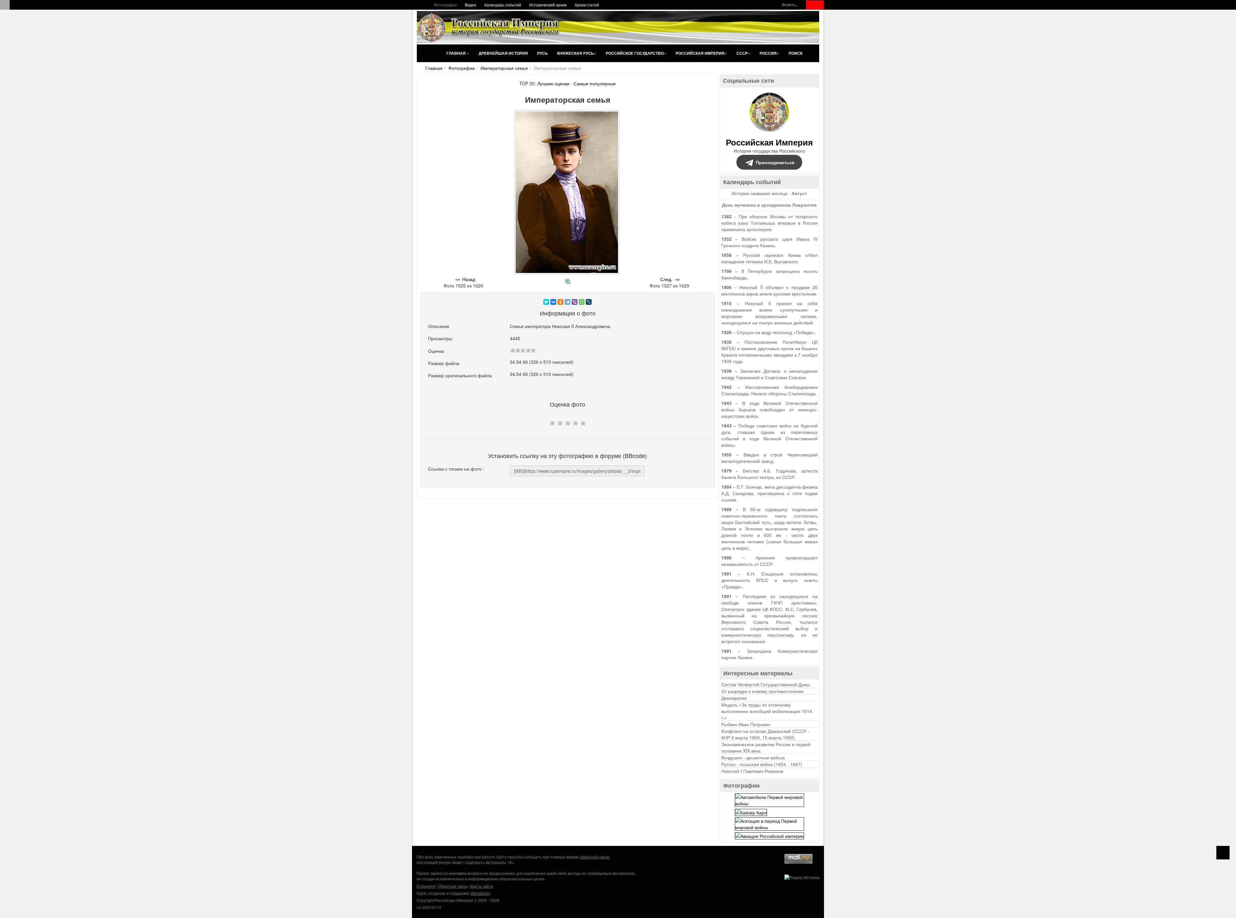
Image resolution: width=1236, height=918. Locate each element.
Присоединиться (775, 162)
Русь (542, 53)
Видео (470, 4)
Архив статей (587, 4)
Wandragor (480, 893)
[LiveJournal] (589, 302)
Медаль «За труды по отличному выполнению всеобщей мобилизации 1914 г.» (766, 711)
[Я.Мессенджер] (546, 302)
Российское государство (635, 53)
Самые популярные (595, 83)
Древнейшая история (503, 53)
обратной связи (594, 856)
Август (799, 193)
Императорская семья (504, 68)
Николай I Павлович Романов (752, 771)
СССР (742, 53)
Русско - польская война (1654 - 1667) (761, 764)
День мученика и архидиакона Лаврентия (769, 204)
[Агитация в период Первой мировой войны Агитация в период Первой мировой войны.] (769, 823)
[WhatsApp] (582, 302)
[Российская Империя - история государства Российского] (489, 27)
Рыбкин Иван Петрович (745, 724)
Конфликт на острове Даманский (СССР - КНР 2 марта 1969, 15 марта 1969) (765, 734)
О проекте (426, 886)
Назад (468, 279)
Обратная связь (452, 886)
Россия (768, 53)
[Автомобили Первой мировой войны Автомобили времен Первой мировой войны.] (769, 799)
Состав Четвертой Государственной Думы (765, 684)
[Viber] (574, 302)
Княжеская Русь (575, 53)
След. (666, 279)
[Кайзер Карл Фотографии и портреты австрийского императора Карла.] (751, 811)
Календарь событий (502, 4)
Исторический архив (547, 4)
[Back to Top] (1223, 852)
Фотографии (445, 4)
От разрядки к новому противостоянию (762, 691)
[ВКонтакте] (553, 302)
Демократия (734, 698)
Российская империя (700, 53)
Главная (456, 53)
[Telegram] (567, 302)
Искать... (790, 4)
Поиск (795, 53)
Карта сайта (481, 886)
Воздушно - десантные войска (753, 757)
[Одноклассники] (560, 302)
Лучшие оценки (553, 83)
